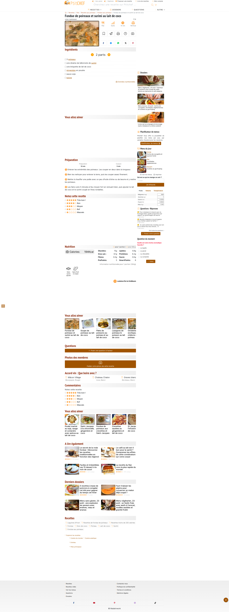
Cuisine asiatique (90, 538)
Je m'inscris (150, 185)
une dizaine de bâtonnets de (81, 63)
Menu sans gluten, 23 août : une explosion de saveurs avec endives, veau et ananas (89, 505)
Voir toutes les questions (156, 230)
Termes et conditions (124, 590)
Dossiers (116, 10)
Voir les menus (147, 174)
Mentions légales (122, 593)
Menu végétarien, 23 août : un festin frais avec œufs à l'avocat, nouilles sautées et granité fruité (125, 505)
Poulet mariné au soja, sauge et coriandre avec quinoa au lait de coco (71, 430)
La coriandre (144, 257)
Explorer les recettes (73, 535)
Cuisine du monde (77, 538)
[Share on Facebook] (103, 43)
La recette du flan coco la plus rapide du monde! (126, 467)
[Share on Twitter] (126, 43)
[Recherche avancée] (155, 5)
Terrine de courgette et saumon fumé (154, 155)
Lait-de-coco (105, 526)
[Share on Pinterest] (133, 43)
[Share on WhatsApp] (118, 43)
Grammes (142, 197)
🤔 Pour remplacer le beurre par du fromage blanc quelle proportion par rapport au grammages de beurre (149, 213)
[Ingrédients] (3, 306)
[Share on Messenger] (111, 43)
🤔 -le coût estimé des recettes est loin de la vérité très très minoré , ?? (150, 225)
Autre (160, 10)
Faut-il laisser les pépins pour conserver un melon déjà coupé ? (125, 489)
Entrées (73, 542)
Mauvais (80, 212)
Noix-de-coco (82, 526)
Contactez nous (122, 584)
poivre (69, 78)
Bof (78, 209)
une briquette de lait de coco (79, 67)
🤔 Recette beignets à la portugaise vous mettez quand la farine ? (149, 220)
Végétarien (110, 1)
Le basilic (143, 248)
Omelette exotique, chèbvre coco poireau (134, 334)
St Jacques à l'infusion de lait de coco (135, 428)
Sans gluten (98, 1)
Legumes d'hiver (74, 523)
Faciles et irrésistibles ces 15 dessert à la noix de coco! (89, 467)
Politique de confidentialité (126, 587)
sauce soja (71, 74)
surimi (93, 63)
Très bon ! (81, 200)
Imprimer (158, 174)
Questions (138, 10)
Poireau (94, 526)
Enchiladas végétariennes (151, 162)
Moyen (80, 206)
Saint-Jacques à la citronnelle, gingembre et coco (87, 429)
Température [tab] (158, 191)
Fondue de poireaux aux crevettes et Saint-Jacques (102, 429)
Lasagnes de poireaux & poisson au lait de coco (118, 334)
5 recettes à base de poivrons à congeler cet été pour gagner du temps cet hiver (89, 489)
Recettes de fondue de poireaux (95, 523)
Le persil (143, 251)
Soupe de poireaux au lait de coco (87, 332)
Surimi (116, 526)
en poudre (76, 70)
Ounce (141, 199)
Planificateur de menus (149, 143)
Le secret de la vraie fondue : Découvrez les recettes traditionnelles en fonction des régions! (89, 452)
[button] (67, 33)
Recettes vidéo (71, 587)
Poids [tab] (141, 191)
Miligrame (142, 194)
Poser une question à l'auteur (101, 351)
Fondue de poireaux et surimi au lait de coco (72, 334)
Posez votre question (152, 234)
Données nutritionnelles (126, 82)
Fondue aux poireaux (75, 529)
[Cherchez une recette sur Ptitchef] (152, 5)
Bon (78, 203)
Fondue (70, 526)
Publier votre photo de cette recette (100, 366)
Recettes (94, 10)
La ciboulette (144, 254)
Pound (141, 202)
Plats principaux (76, 547)
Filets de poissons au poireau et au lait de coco (102, 334)
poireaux (72, 59)
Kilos (140, 204)
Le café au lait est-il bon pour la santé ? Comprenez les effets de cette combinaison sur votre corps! (126, 452)
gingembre (71, 70)
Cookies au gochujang (154, 169)
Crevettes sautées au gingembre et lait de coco (118, 429)
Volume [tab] (148, 191)
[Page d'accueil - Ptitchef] (66, 13)
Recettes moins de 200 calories (123, 523)
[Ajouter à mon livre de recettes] (103, 34)
